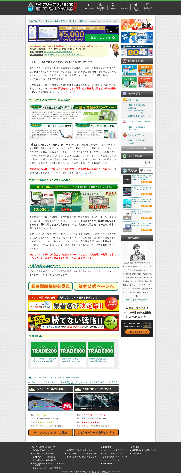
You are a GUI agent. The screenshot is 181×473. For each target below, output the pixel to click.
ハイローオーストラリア (113, 450)
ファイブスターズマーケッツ (140, 121)
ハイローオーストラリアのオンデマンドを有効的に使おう (53, 382)
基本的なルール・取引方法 (44, 457)
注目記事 (148, 170)
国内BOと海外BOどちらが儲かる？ (81, 457)
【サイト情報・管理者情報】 (137, 300)
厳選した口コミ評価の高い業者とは (58, 52)
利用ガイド (137, 453)
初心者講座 (89, 8)
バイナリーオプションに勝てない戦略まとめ (92, 472)
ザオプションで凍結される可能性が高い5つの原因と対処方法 (141, 201)
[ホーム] (52, 12)
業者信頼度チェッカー (148, 9)
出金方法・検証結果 (136, 110)
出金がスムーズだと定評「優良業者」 (48, 468)
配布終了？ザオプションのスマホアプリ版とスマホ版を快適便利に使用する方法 (141, 177)
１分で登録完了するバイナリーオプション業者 (48, 464)
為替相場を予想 (101, 9)
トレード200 (51, 377)
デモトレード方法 (135, 113)
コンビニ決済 (41, 377)
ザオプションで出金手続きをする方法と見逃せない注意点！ (141, 189)
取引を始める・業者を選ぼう (45, 460)
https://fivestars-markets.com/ (94, 418)
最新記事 (132, 170)
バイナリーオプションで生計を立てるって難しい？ (64, 55)
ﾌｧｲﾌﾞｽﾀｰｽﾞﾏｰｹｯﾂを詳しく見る (96, 432)
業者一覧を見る (136, 148)
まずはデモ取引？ (136, 9)
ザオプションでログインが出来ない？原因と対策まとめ (141, 224)
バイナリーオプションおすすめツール (82, 453)
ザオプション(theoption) (112, 453)
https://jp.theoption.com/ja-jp (47, 418)
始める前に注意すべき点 (43, 453)
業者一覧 (124, 8)
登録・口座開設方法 (136, 105)
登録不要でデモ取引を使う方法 (79, 450)
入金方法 (132, 108)
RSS (77, 377)
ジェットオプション (136, 135)
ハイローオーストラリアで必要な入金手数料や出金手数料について (92, 383)
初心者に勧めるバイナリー (44, 450)
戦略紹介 (113, 8)
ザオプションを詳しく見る (50, 432)
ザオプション (133, 100)
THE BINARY (108, 463)
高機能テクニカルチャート (139, 116)
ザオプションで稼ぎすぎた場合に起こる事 (141, 212)
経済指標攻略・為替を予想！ (144, 450)
